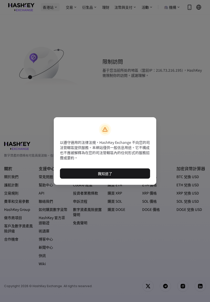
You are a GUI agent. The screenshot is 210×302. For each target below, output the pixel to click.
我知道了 (105, 173)
